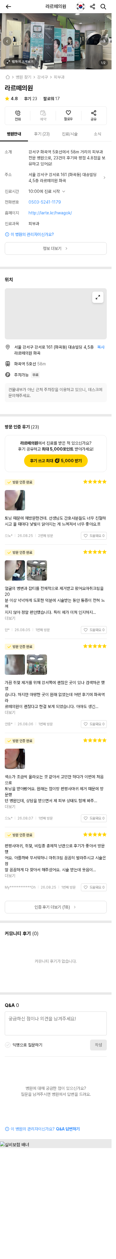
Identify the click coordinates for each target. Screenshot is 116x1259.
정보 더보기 (52, 248)
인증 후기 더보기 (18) (52, 835)
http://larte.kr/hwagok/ (50, 212)
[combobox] (80, 6)
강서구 (42, 77)
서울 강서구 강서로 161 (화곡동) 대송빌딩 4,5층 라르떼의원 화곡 (63, 177)
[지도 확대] (98, 297)
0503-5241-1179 (45, 202)
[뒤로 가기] (8, 6)
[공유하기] (92, 6)
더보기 (99, 600)
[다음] (104, 41)
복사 (100, 347)
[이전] (7, 41)
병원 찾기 (23, 77)
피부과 (59, 77)
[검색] (103, 6)
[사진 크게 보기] (56, 41)
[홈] (7, 77)
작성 (98, 973)
